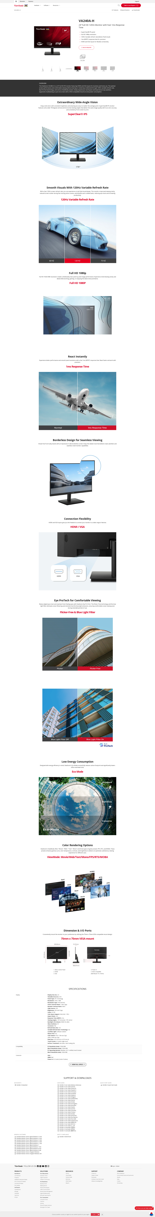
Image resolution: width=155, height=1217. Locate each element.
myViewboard (18, 1189)
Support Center (94, 1175)
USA (94, 1214)
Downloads (136, 10)
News (118, 1179)
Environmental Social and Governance (125, 1175)
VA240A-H (17, 10)
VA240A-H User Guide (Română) (67, 1105)
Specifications (125, 10)
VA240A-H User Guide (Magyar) (67, 1097)
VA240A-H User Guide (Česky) (67, 1114)
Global (117, 1166)
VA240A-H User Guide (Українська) (68, 1120)
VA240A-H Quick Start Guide (110, 1085)
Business (30, 1)
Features (115, 10)
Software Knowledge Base (96, 1181)
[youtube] (43, 1166)
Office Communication (45, 1189)
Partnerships (119, 1183)
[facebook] (38, 1166)
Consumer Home (44, 1199)
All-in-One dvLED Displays (20, 1181)
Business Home (43, 1183)
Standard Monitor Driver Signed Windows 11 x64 (29, 1143)
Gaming (42, 1203)
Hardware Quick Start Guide (97, 1179)
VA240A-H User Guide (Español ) (67, 1090)
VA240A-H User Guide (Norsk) (67, 1100)
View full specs (77, 1064)
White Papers (68, 1181)
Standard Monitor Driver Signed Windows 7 (27, 1145)
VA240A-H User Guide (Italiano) (67, 1095)
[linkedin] (46, 1166)
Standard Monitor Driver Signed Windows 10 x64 (29, 1136)
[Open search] (119, 5)
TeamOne (17, 1195)
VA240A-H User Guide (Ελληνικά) (68, 1115)
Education (22, 1)
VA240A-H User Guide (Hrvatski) (67, 1093)
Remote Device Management (46, 1191)
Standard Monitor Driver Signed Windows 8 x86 (28, 1150)
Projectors (17, 1177)
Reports (67, 1183)
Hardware (36, 5)
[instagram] (48, 1166)
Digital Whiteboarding (45, 1193)
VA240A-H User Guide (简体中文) (67, 1122)
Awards (118, 1177)
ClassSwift (17, 1193)
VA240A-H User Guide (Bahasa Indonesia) (70, 1085)
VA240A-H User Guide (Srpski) (67, 1107)
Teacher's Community (45, 1179)
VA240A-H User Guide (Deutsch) (67, 1088)
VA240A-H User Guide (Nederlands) (68, 1098)
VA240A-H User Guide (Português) (68, 1103)
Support (137, 1)
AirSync (16, 1197)
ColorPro (42, 1201)
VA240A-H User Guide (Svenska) (67, 1110)
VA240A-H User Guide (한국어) (67, 1124)
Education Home (43, 1175)
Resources (55, 5)
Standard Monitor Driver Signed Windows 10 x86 (29, 1140)
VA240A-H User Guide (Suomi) (67, 1108)
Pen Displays (17, 1185)
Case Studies (68, 1175)
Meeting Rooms (43, 1185)
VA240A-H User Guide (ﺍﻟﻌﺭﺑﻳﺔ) (67, 1125)
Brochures (68, 1179)
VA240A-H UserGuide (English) (67, 1127)
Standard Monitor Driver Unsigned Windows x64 (28, 1153)
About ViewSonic (120, 1173)
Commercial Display (19, 1183)
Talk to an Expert (130, 5)
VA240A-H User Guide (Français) (67, 1092)
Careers (118, 1181)
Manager (16, 1191)
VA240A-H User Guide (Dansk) (67, 1086)
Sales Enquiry (86, 47)
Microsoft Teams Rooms (45, 1195)
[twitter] (40, 1166)
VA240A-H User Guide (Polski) (67, 1102)
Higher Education (44, 1177)
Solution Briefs (69, 1177)
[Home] (16, 1)
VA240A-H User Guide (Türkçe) (67, 1112)
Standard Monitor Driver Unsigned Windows (27, 1152)
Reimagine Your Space (45, 1207)
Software (46, 5)
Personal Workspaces (44, 1187)
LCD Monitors (18, 1175)
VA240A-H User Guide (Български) (68, 1117)
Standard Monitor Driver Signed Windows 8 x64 (28, 1148)
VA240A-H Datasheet (21, 1085)
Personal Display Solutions (46, 1205)
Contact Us (93, 1173)
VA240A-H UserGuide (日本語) (67, 1129)
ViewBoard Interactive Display (21, 1179)
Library (67, 1173)
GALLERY (82, 60)
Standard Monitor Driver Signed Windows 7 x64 (28, 1147)
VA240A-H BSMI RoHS (65, 1136)
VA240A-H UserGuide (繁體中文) (67, 1131)
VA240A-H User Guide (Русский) (67, 1119)
